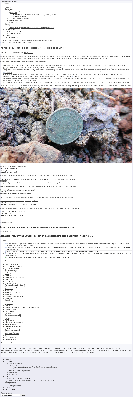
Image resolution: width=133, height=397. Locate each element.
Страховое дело (10, 332)
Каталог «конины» (20, 369)
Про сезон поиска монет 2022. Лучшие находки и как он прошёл (76, 251)
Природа (8, 319)
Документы (13, 365)
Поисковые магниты (12, 317)
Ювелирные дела (11, 339)
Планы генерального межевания (20, 378)
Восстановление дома (12, 266)
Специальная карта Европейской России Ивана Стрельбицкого (31, 380)
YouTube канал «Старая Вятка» (20, 371)
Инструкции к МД (15, 372)
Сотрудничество (15, 386)
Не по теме (9, 298)
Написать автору (15, 384)
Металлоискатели (11, 292)
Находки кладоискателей (14, 296)
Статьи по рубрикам (16, 363)
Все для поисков (11, 268)
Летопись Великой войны (14, 285)
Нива (7, 300)
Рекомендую (13, 374)
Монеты (8, 294)
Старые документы (12, 330)
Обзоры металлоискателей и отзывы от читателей (22, 307)
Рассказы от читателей (13, 326)
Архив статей (16, 343)
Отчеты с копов (10, 309)
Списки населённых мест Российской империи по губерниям (35, 367)
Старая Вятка (5, 3)
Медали (7, 291)
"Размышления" (22, 166)
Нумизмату (9, 304)
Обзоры (7, 306)
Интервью (8, 276)
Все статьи (9, 361)
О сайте (7, 387)
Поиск (14, 2)
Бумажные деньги (11, 264)
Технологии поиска (12, 334)
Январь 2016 (28, 53)
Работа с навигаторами (13, 322)
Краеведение (9, 283)
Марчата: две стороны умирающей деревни (53, 257)
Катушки (8, 281)
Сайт (7, 328)
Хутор (7, 336)
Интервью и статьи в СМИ (14, 277)
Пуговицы (8, 321)
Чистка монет (10, 337)
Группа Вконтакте (11, 389)
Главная (8, 359)
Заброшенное (9, 272)
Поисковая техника (12, 315)
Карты (7, 279)
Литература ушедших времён (15, 287)
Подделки (8, 313)
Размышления (10, 324)
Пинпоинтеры (10, 311)
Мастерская (9, 289)
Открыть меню (6, 2)
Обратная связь (10, 382)
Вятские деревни (11, 270)
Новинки (8, 302)
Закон (7, 274)
